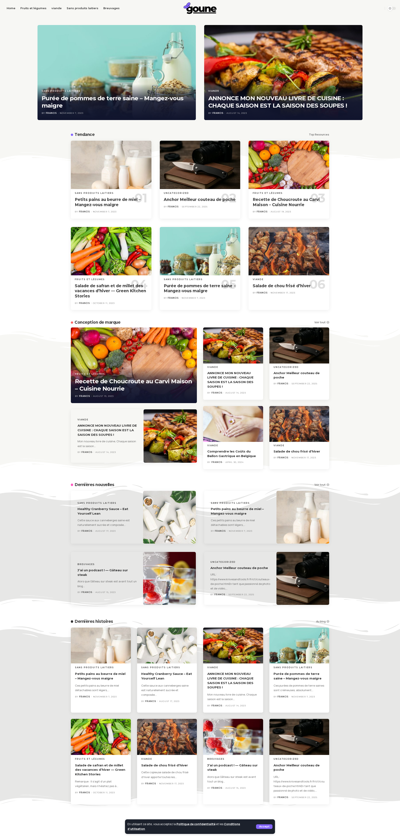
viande (213, 91)
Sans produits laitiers (61, 91)
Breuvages (86, 564)
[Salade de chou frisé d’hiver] (289, 251)
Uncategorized (176, 193)
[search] (380, 8)
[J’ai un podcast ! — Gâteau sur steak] (169, 578)
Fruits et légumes (268, 193)
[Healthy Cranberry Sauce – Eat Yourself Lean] (169, 517)
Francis (51, 113)
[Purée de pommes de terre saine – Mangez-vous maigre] (117, 72)
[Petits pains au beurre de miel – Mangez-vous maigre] (111, 165)
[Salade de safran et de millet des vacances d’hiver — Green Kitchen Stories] (111, 251)
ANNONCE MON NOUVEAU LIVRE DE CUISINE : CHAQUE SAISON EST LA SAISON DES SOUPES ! (277, 102)
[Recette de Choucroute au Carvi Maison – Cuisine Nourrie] (289, 165)
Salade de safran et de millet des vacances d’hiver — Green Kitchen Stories (110, 290)
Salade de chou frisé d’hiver (282, 285)
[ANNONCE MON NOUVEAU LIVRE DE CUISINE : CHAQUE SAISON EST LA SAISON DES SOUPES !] (283, 72)
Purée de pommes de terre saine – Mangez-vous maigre (200, 288)
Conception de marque (97, 322)
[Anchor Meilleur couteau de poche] (200, 165)
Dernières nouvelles (94, 484)
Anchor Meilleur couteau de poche (200, 199)
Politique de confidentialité (195, 824)
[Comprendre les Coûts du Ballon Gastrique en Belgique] (233, 424)
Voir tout (320, 322)
